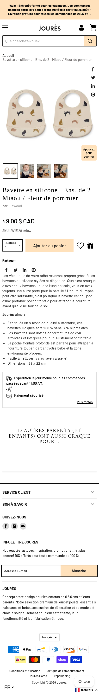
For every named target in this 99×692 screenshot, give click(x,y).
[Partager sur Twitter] (93, 77)
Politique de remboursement (64, 671)
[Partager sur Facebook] (93, 69)
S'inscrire (79, 571)
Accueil (8, 55)
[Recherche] (90, 40)
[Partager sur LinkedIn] (93, 86)
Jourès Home (38, 676)
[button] (86, 690)
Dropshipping (61, 676)
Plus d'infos (85, 402)
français (47, 637)
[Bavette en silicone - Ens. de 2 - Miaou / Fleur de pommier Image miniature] (10, 171)
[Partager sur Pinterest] (93, 94)
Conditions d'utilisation (24, 671)
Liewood (15, 206)
